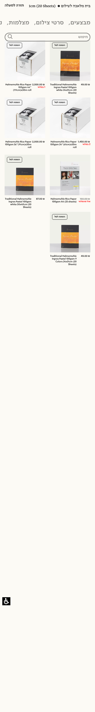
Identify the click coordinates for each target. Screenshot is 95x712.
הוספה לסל (59, 45)
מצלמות (19, 23)
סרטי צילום (50, 23)
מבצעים (80, 23)
